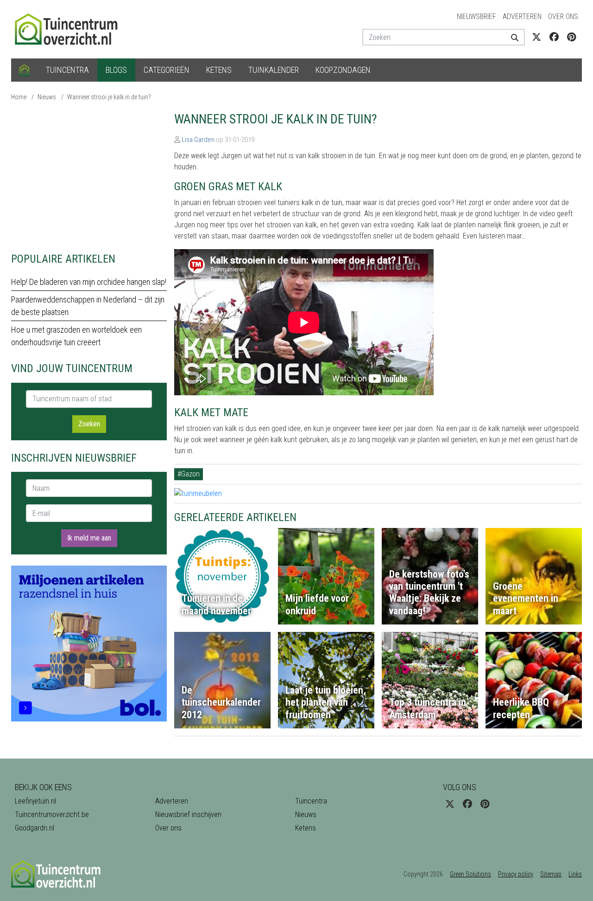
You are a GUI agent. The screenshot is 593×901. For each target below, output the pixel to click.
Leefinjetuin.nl (35, 801)
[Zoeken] (511, 37)
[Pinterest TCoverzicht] (571, 37)
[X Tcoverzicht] (536, 37)
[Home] (24, 70)
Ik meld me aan (89, 538)
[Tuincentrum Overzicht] (70, 28)
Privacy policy (515, 874)
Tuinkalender (273, 70)
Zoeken (89, 423)
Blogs (116, 70)
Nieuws (47, 97)
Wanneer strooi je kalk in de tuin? (109, 97)
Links (575, 874)
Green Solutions (470, 874)
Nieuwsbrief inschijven (188, 814)
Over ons (563, 16)
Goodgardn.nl (34, 828)
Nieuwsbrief (476, 16)
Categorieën (166, 70)
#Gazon (188, 474)
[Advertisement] (89, 176)
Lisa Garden (198, 139)
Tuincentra (67, 70)
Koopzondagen (343, 70)
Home (18, 97)
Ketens (219, 70)
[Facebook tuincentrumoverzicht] (554, 37)
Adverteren (522, 16)
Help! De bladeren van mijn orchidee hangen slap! (88, 282)
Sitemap (550, 874)
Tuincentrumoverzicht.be (52, 814)
